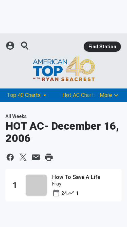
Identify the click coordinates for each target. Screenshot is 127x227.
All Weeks (16, 116)
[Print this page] (49, 157)
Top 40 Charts (24, 95)
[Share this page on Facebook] (10, 157)
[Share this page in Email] (36, 157)
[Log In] (11, 46)
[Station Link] (63, 68)
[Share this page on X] (23, 157)
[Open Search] (25, 46)
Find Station (102, 46)
